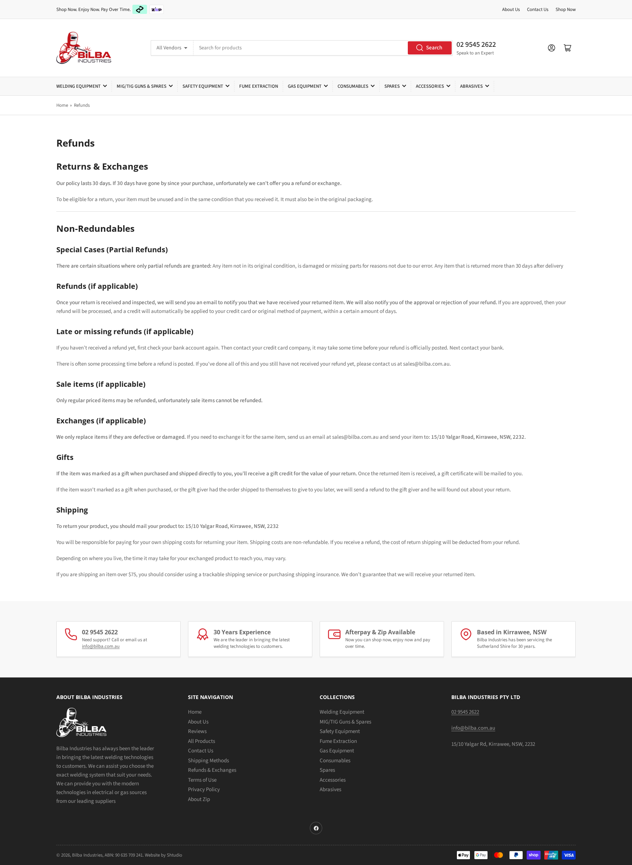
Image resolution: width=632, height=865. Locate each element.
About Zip (199, 799)
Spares (392, 86)
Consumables (353, 86)
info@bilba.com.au (101, 646)
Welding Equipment (78, 86)
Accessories (430, 86)
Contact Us (537, 9)
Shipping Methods (208, 760)
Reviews (197, 731)
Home (62, 105)
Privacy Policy (204, 789)
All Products (201, 741)
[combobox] (322, 48)
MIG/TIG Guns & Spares (141, 86)
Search (434, 48)
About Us (511, 9)
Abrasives (471, 86)
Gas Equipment (304, 86)
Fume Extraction (258, 86)
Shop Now (566, 9)
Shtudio (174, 855)
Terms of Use (202, 780)
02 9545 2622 (476, 44)
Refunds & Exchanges (212, 770)
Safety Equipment (203, 86)
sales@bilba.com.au (426, 364)
